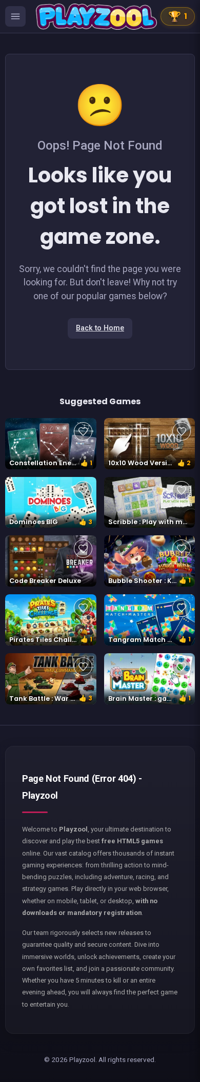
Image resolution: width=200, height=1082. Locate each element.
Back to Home (100, 328)
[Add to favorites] (83, 431)
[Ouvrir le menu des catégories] (15, 16)
